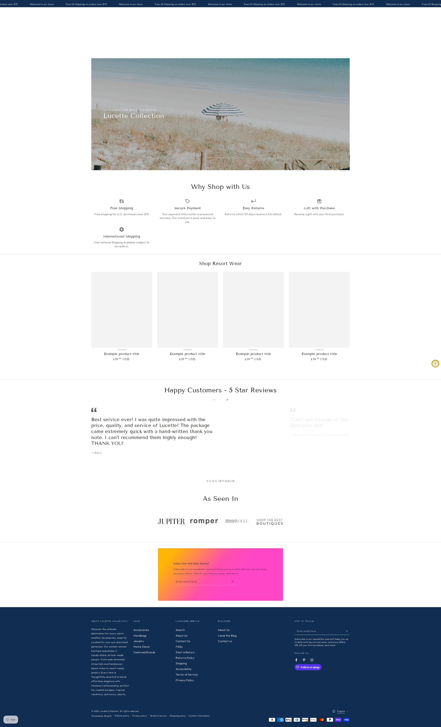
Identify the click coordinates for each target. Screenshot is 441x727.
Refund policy (122, 715)
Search (180, 630)
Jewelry (139, 641)
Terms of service (158, 715)
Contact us (225, 641)
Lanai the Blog (227, 635)
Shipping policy (178, 715)
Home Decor (142, 646)
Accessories (141, 630)
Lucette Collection (109, 711)
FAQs (179, 646)
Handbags (140, 635)
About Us (182, 635)
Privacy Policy (185, 680)
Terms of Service (187, 674)
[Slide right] (224, 400)
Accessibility (184, 669)
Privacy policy (139, 715)
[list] (220, 223)
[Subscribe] (233, 581)
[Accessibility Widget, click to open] (435, 363)
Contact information (199, 715)
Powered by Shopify (101, 716)
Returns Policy (185, 657)
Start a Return (185, 652)
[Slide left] (216, 400)
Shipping (181, 663)
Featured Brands (144, 652)
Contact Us (183, 641)
